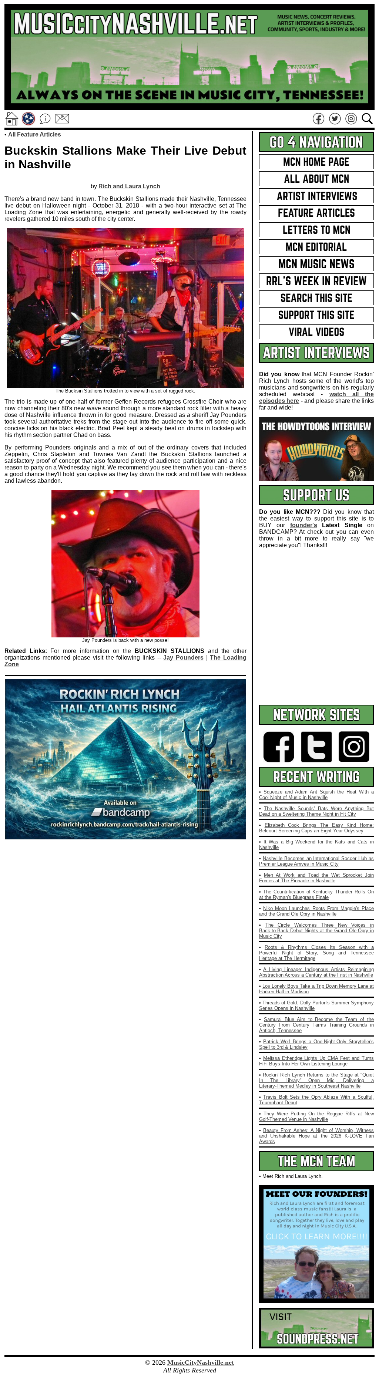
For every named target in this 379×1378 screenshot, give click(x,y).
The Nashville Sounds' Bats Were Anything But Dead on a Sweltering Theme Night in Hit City (316, 811)
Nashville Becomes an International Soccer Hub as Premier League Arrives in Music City (316, 861)
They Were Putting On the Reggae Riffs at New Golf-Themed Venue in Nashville (316, 1116)
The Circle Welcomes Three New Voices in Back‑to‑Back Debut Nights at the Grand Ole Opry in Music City (316, 930)
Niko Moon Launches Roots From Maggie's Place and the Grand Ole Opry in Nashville (316, 911)
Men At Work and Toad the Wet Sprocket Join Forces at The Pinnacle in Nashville (316, 877)
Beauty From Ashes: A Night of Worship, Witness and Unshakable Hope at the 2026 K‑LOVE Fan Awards (316, 1136)
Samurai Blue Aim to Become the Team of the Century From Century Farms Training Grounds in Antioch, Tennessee (316, 1025)
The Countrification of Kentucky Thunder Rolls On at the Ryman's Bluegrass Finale (316, 894)
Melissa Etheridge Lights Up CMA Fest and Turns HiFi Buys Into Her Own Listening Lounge (316, 1061)
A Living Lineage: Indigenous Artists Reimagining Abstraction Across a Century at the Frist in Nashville (316, 972)
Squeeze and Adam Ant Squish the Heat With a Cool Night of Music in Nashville (316, 794)
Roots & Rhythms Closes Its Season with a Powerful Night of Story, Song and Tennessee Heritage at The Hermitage (316, 952)
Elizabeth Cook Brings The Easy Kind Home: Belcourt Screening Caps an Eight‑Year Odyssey (316, 827)
